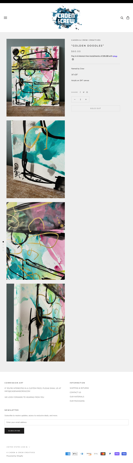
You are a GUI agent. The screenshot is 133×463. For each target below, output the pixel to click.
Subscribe (14, 431)
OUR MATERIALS (77, 396)
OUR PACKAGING (77, 401)
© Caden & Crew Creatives (20, 452)
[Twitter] (83, 92)
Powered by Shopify (14, 456)
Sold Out (95, 108)
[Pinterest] (87, 92)
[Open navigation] (5, 18)
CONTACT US (75, 392)
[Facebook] (80, 92)
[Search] (122, 17)
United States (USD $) (17, 447)
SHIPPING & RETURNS (79, 388)
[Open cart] (128, 17)
